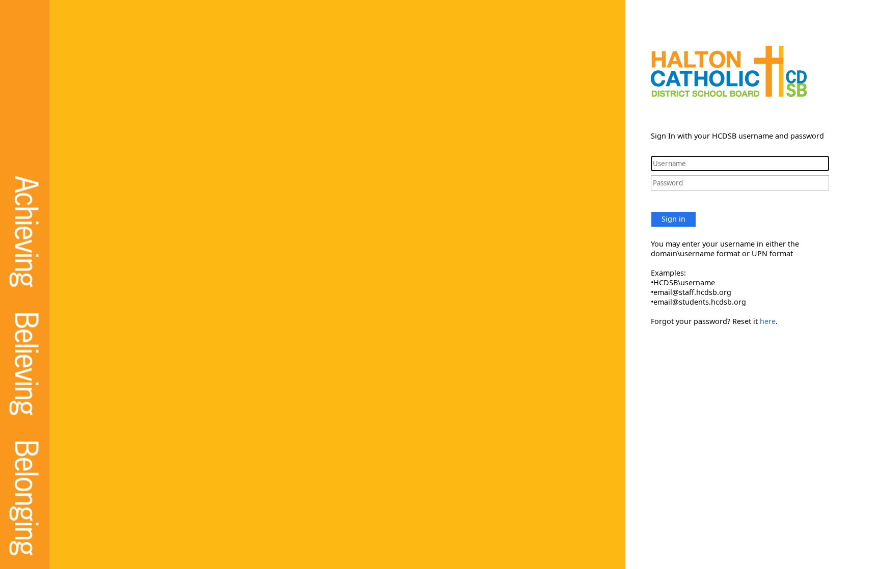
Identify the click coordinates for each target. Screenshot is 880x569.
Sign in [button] (673, 219)
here (768, 321)
